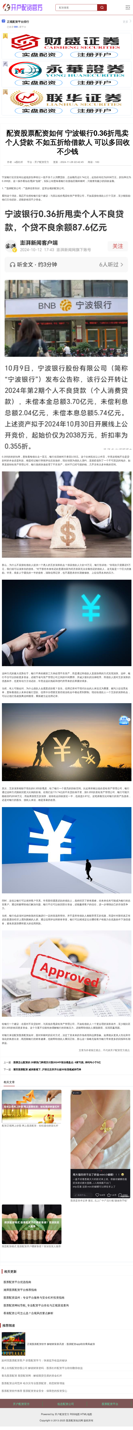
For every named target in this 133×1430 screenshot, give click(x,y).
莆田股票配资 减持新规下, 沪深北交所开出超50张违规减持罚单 (47, 1069)
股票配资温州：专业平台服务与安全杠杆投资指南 (33, 1297)
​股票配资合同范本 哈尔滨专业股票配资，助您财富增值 (33, 1383)
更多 (125, 22)
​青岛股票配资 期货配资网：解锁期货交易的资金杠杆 (32, 1375)
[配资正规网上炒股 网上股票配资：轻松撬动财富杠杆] (31, 1106)
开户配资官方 (21, 1404)
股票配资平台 (110, 1404)
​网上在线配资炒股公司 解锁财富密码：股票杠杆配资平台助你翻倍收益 (42, 1368)
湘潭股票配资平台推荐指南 (20, 1290)
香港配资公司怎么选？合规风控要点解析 (28, 1313)
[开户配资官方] (23, 7)
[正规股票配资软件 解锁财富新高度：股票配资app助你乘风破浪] (13, 1344)
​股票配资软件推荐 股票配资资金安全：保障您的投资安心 (34, 1390)
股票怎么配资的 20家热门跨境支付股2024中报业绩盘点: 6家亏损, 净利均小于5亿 (57, 1062)
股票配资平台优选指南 (17, 1282)
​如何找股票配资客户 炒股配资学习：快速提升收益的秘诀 (34, 1360)
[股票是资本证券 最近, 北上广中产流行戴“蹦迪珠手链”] (100, 1143)
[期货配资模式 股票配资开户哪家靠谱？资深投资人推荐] (31, 1224)
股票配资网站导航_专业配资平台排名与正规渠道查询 (36, 1305)
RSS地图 (75, 1414)
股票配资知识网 (74, 1420)
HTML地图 (86, 1414)
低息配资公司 (65, 1404)
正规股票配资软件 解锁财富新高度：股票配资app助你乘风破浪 (61, 1344)
